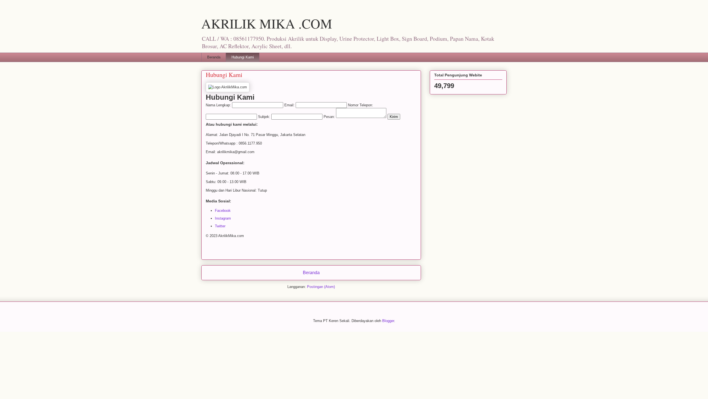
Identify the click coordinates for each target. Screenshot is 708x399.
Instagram (223, 218)
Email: (289, 105)
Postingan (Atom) (321, 287)
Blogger (388, 321)
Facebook (223, 210)
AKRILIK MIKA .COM (266, 23)
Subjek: (264, 117)
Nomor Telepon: (360, 105)
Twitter (220, 226)
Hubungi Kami (242, 57)
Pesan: (329, 117)
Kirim (394, 117)
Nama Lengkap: (218, 105)
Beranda (213, 57)
